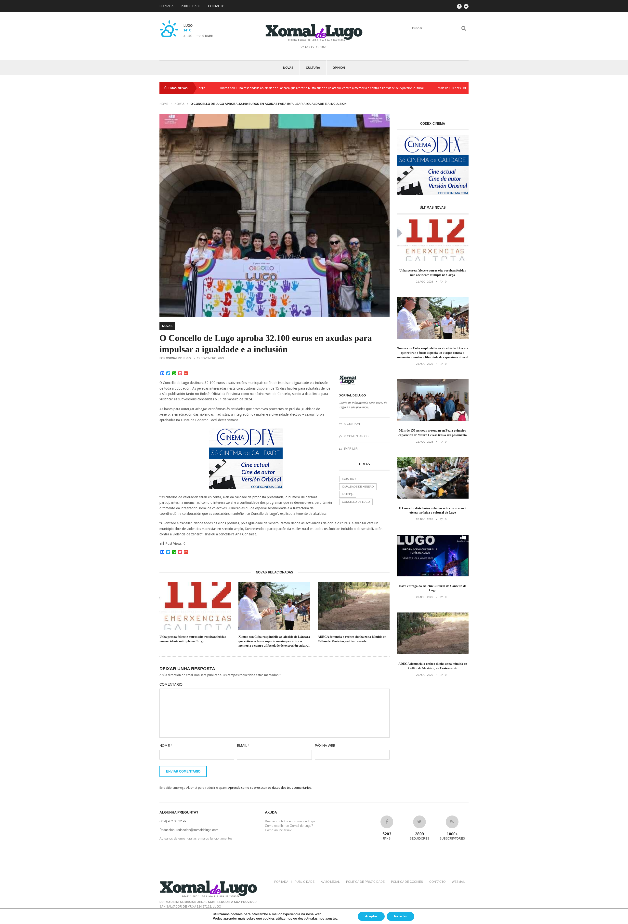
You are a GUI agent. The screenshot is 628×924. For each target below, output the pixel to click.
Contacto (216, 6)
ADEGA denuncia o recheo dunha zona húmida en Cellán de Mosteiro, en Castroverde (352, 639)
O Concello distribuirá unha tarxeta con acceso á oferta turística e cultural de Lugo (432, 510)
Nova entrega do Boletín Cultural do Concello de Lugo (432, 588)
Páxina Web (325, 745)
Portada (166, 6)
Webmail (458, 881)
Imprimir (350, 448)
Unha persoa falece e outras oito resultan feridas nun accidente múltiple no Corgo (192, 639)
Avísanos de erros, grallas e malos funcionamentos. (196, 838)
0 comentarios (356, 436)
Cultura (313, 67)
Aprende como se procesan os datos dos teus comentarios (269, 787)
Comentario (171, 684)
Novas (288, 67)
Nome (165, 745)
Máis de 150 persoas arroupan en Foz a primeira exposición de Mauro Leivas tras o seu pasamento (432, 433)
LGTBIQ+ (347, 494)
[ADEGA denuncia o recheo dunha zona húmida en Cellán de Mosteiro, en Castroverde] (433, 653)
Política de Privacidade (365, 881)
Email (243, 745)
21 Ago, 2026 (424, 281)
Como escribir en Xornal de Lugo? (289, 826)
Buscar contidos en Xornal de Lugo (290, 821)
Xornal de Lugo (178, 358)
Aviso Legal (330, 881)
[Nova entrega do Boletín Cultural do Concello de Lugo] (433, 575)
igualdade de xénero (358, 486)
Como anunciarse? (278, 830)
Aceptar (371, 916)
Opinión (339, 67)
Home (163, 104)
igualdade (349, 478)
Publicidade (191, 6)
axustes (331, 918)
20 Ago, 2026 (424, 519)
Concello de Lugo (356, 501)
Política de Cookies (407, 881)
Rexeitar (400, 916)
